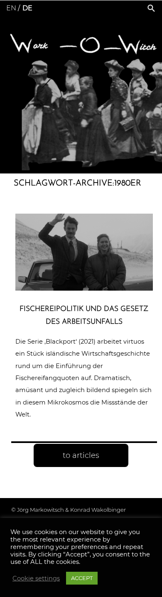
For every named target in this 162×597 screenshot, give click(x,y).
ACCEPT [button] (82, 578)
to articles (81, 455)
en (11, 8)
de (27, 8)
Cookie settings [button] (36, 578)
